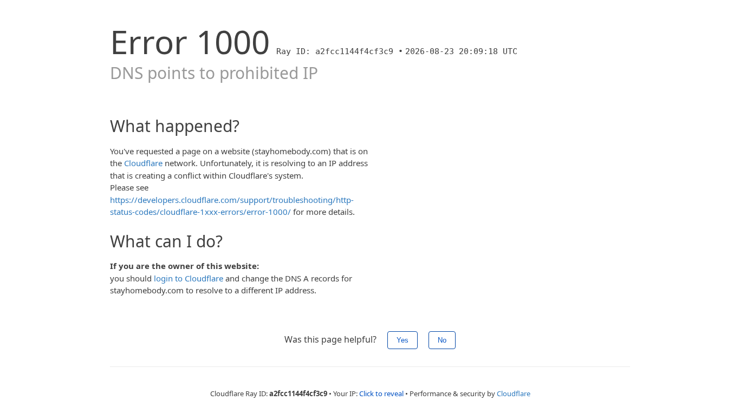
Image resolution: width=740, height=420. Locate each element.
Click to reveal (381, 393)
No (442, 340)
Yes (402, 340)
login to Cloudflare (188, 278)
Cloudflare (143, 163)
